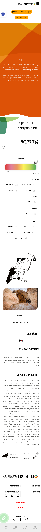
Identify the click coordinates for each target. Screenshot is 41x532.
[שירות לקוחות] (35, 526)
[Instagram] (26, 519)
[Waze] (18, 495)
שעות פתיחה (16, 528)
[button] (3, 14)
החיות (6, 528)
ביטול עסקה (20, 502)
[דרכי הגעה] (25, 526)
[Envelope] (12, 495)
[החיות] (6, 526)
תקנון (20, 507)
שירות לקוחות (35, 528)
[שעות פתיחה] (16, 526)
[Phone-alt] (6, 495)
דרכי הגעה (25, 528)
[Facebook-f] (20, 519)
